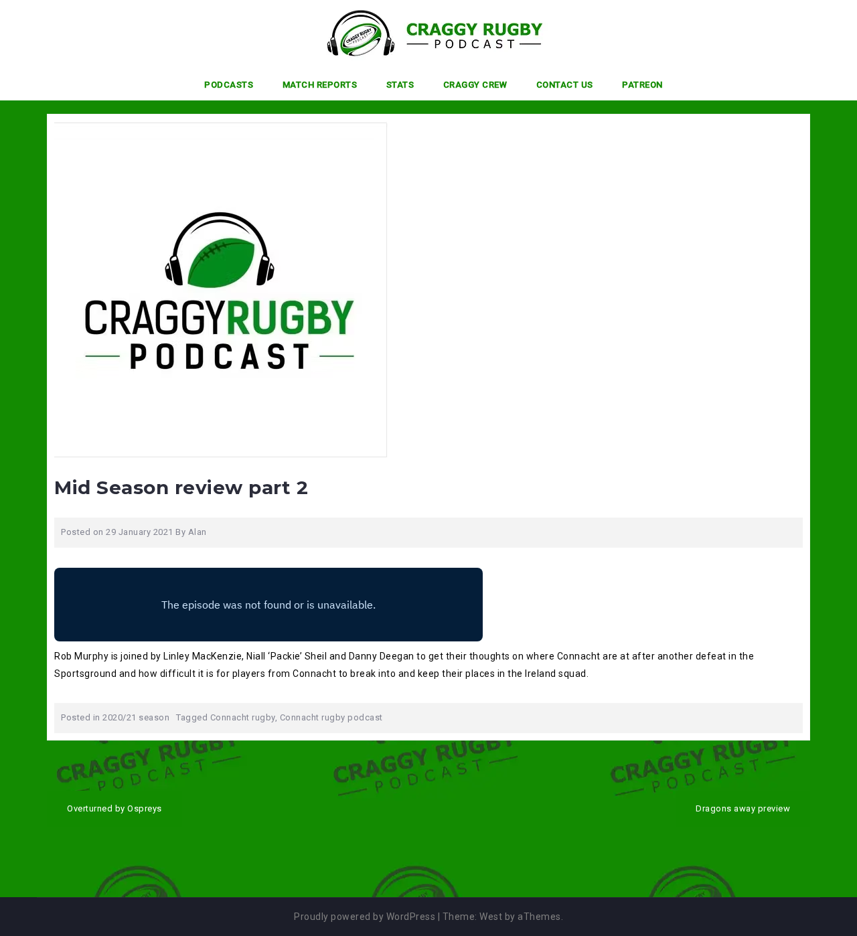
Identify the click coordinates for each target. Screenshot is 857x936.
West (490, 916)
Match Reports (320, 85)
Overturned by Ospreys (114, 808)
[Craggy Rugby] (423, 32)
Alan (197, 532)
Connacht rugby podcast (331, 717)
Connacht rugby (242, 717)
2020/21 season (135, 717)
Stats (400, 85)
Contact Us (564, 85)
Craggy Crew (475, 85)
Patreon (642, 85)
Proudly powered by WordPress (364, 916)
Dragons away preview (743, 808)
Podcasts (228, 85)
